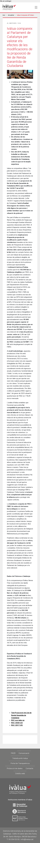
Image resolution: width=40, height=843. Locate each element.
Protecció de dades (15, 768)
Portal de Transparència (20, 763)
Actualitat (11, 15)
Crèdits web (20, 773)
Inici (4, 15)
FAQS (13, 753)
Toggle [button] (36, 7)
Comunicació (24, 753)
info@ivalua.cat (27, 839)
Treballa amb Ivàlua (20, 758)
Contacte (29, 768)
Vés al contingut (5, 1)
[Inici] (9, 7)
